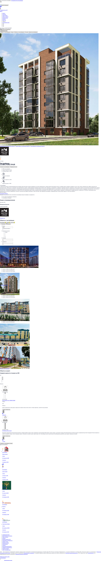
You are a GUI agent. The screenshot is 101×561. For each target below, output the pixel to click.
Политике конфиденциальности (72, 553)
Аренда (3, 13)
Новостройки (4, 15)
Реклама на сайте (5, 542)
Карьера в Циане (5, 548)
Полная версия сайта (8, 560)
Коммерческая (5, 17)
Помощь (4, 545)
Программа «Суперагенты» (7, 540)
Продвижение (5, 544)
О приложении (3, 557)
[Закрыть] (1, 1)
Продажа (4, 14)
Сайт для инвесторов (6, 549)
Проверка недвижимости (7, 547)
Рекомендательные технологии (22, 554)
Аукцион (3, 538)
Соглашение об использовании (17, 0)
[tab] (2, 32)
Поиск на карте (5, 537)
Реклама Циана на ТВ (6, 539)
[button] (50, 209)
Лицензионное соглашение (29, 553)
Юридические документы (7, 535)
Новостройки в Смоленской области (23, 146)
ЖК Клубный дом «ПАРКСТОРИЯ (8, 400)
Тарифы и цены (5, 541)
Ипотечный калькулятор (7, 546)
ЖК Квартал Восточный (7, 430)
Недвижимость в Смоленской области (7, 146)
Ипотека (4, 19)
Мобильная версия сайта (4, 556)
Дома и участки (5, 16)
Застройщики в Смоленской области (38, 146)
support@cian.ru (91, 553)
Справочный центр (5, 534)
